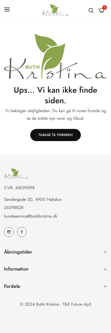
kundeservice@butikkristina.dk (30, 216)
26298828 (13, 207)
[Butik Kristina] (55, 10)
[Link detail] (9, 232)
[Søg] (91, 10)
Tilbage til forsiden (55, 134)
